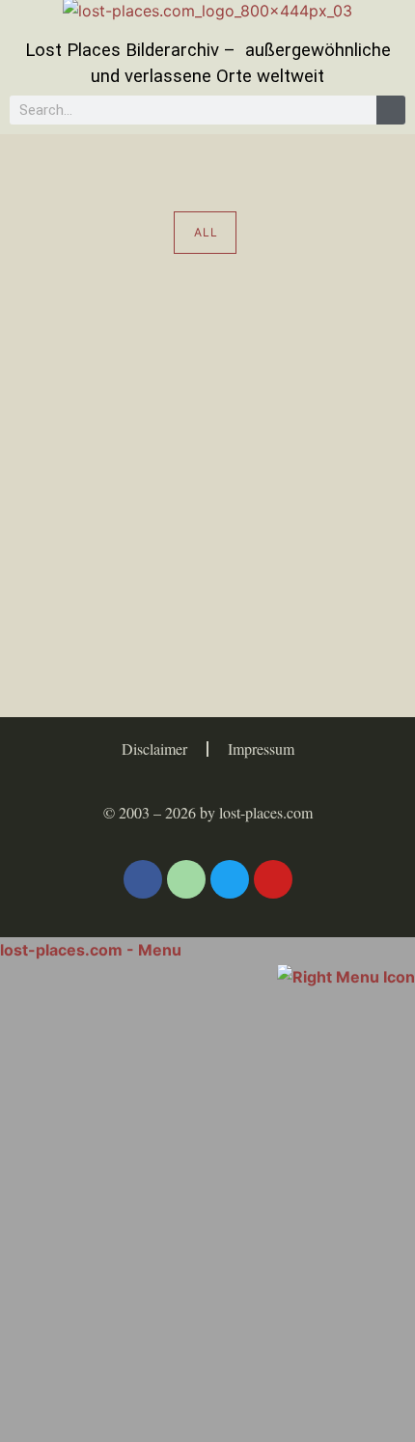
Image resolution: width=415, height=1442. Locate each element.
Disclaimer (154, 748)
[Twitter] (229, 879)
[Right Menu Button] (346, 974)
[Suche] (390, 110)
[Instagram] (186, 879)
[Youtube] (273, 879)
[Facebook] (143, 879)
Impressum (261, 748)
